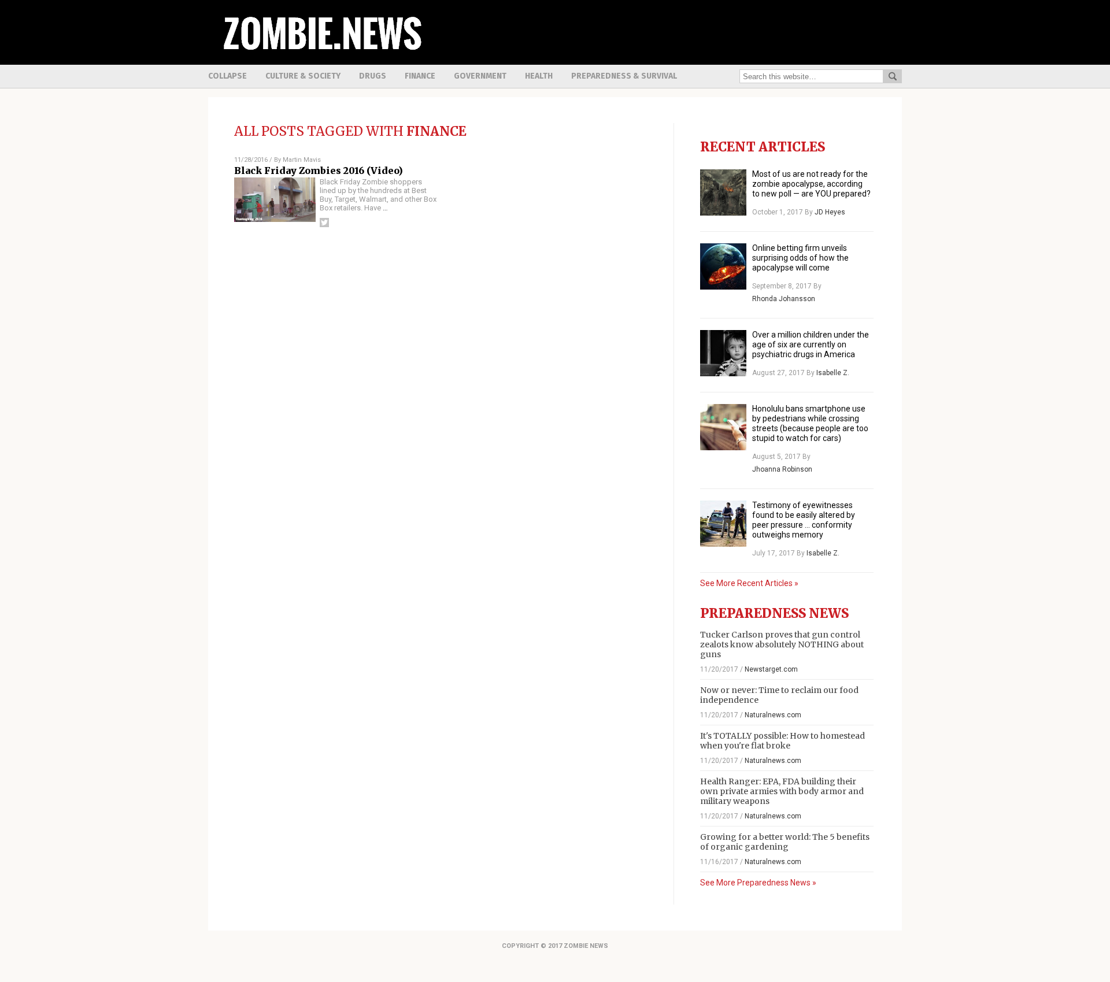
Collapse (227, 76)
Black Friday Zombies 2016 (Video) (318, 170)
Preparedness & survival (624, 76)
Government (480, 76)
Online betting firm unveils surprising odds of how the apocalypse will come (800, 257)
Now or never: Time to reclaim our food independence (779, 695)
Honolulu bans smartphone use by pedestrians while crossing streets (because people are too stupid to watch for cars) (810, 423)
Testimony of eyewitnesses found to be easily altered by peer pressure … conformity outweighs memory (803, 520)
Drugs (372, 76)
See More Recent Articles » (749, 583)
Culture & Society (303, 76)
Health (539, 76)
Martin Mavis (302, 160)
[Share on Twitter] (324, 222)
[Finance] (321, 56)
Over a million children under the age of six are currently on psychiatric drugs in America (810, 344)
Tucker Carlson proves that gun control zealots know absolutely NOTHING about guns (782, 644)
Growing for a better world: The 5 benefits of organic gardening (785, 842)
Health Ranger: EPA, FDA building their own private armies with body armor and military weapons (782, 791)
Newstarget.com (771, 669)
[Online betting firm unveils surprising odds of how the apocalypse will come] (723, 266)
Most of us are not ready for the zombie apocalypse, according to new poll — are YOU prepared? (811, 183)
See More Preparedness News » (758, 882)
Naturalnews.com (773, 715)
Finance (420, 76)
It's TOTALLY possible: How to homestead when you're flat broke (782, 741)
